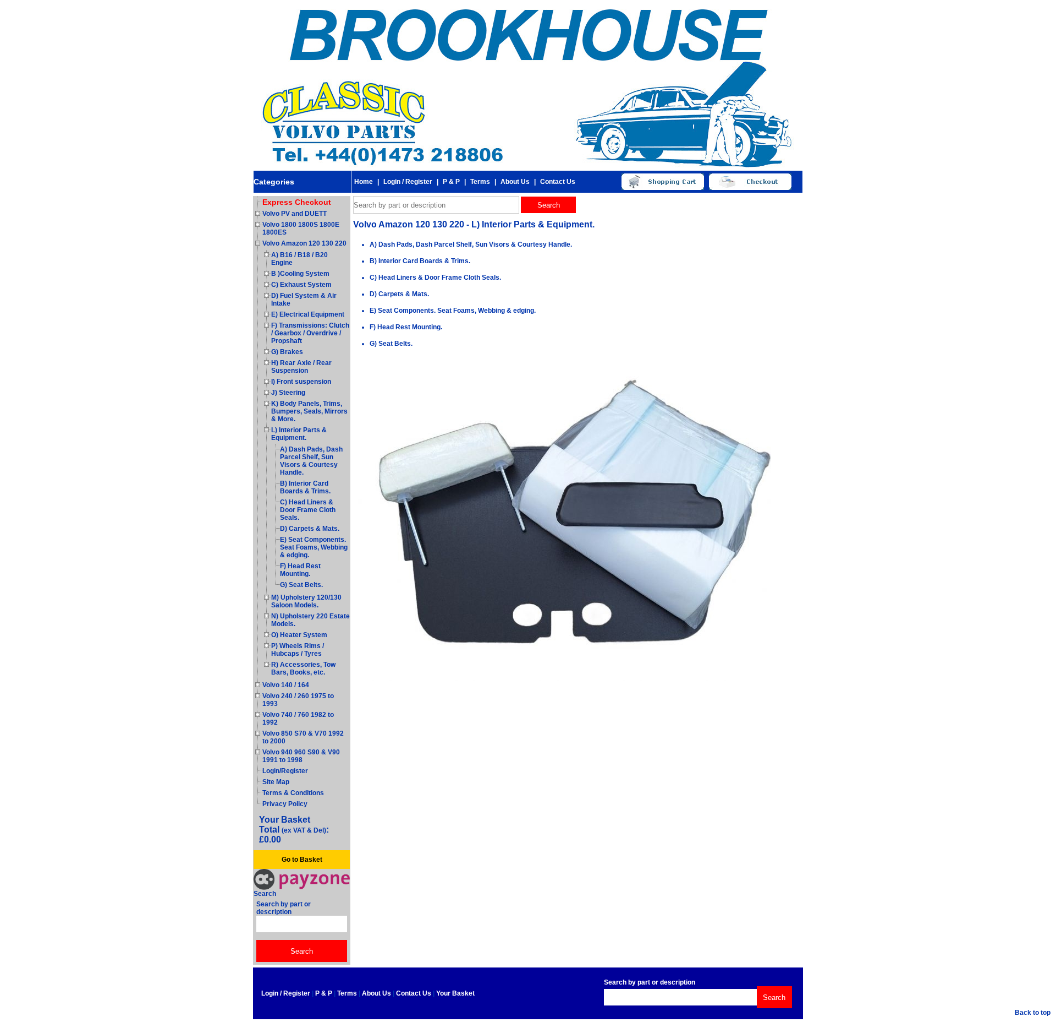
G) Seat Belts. (301, 585)
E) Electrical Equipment (307, 314)
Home (363, 182)
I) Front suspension (301, 381)
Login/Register (285, 771)
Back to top (1032, 1012)
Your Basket (455, 993)
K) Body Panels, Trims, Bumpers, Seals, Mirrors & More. (309, 411)
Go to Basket (302, 859)
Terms (480, 182)
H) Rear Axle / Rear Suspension (301, 366)
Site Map (275, 782)
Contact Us (557, 182)
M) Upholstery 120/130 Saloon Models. (306, 601)
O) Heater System (299, 635)
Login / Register (407, 182)
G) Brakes (287, 352)
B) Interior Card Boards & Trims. (305, 487)
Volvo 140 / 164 (285, 685)
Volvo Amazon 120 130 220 (304, 243)
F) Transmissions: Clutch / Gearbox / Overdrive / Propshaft (310, 333)
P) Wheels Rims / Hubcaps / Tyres (297, 649)
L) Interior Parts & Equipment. (299, 434)
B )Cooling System (300, 274)
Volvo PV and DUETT (294, 214)
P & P (451, 182)
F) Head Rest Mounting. (300, 570)
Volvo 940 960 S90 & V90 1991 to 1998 (301, 756)
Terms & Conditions (293, 793)
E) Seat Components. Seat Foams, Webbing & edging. (314, 547)
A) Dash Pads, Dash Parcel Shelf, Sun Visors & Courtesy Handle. (311, 460)
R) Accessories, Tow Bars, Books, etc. (303, 668)
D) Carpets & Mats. (309, 528)
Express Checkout (296, 202)
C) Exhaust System (301, 285)
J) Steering (288, 392)
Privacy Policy (284, 804)
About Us (515, 182)
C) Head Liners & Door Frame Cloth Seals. (308, 509)
